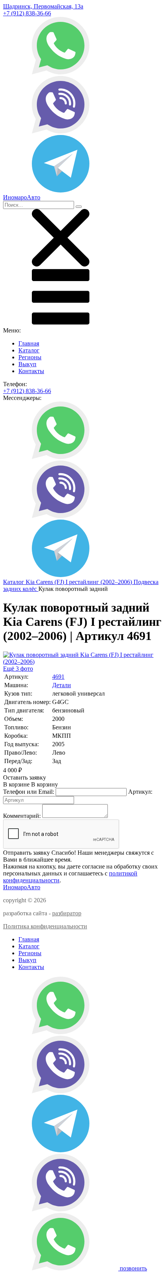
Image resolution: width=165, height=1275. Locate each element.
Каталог (29, 350)
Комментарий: (22, 816)
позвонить (133, 1268)
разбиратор (66, 913)
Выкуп (27, 364)
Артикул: (140, 791)
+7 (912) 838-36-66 (27, 13)
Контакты (31, 371)
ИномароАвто (21, 887)
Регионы (29, 357)
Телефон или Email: (28, 791)
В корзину (30, 784)
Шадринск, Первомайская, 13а (43, 6)
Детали (61, 685)
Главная (28, 343)
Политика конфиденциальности (45, 926)
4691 (58, 676)
